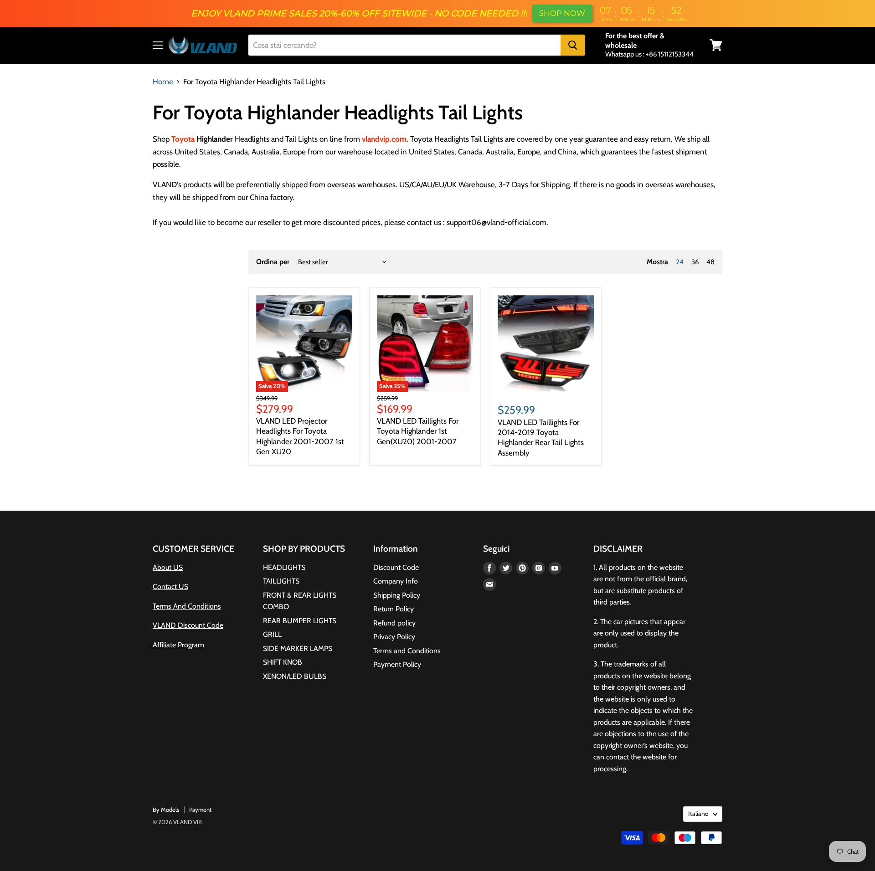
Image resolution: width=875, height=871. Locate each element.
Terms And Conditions (187, 606)
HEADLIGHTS (284, 567)
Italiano (698, 813)
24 (680, 262)
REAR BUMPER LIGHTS (299, 620)
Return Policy (393, 609)
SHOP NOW (562, 13)
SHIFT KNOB (282, 662)
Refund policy (394, 623)
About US (168, 567)
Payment (200, 809)
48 (710, 262)
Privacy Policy (394, 636)
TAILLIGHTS (281, 581)
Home (163, 81)
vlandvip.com (384, 138)
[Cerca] (573, 45)
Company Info (395, 581)
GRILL (272, 634)
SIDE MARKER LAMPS (297, 648)
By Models (166, 809)
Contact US (170, 586)
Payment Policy (397, 664)
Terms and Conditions (407, 650)
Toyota (183, 138)
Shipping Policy (396, 595)
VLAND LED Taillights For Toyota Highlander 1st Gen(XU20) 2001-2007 (417, 431)
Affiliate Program (178, 644)
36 (695, 262)
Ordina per (272, 262)
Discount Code (396, 567)
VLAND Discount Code (188, 625)
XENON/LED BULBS (294, 676)
